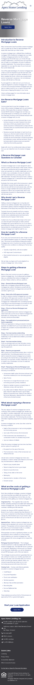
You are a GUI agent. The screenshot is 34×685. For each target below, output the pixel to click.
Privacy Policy (5, 656)
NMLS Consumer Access (8, 663)
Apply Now (8, 27)
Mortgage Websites (13, 678)
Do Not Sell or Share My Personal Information (14, 668)
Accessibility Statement (7, 659)
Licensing (4, 653)
